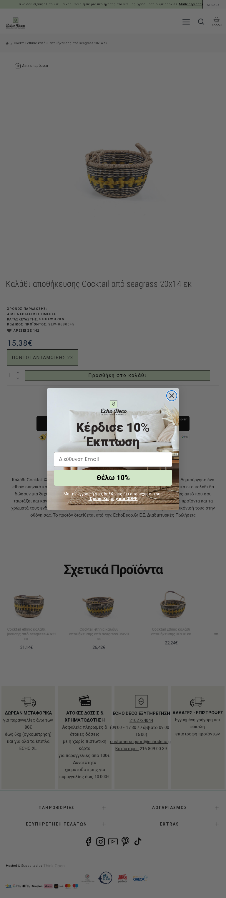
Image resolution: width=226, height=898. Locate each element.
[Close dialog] (172, 396)
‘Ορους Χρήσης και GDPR (113, 498)
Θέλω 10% (113, 478)
